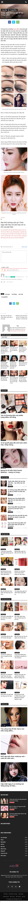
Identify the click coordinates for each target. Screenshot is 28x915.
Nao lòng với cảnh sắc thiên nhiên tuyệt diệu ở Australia (6, 317)
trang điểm (16, 29)
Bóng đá (3, 851)
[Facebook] (8, 886)
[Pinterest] (12, 886)
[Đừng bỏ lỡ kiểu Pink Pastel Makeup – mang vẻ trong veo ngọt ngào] (14, 458)
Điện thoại (3, 848)
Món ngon (3, 855)
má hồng (14, 294)
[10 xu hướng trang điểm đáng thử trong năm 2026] (5, 373)
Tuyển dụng (20, 894)
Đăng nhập (24, 246)
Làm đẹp (4, 10)
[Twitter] (19, 886)
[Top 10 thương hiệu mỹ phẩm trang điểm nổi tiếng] (14, 403)
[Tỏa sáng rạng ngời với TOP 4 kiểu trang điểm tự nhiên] (21, 581)
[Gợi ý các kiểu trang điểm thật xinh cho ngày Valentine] (23, 358)
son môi (21, 294)
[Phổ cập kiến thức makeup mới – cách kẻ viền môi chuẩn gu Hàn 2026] (14, 744)
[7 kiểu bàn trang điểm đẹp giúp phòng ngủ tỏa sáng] (7, 541)
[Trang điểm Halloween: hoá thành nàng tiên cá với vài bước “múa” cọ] (21, 645)
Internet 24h (4, 853)
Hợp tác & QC (6, 896)
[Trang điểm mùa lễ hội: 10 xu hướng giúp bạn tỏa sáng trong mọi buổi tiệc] (23, 373)
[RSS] (15, 886)
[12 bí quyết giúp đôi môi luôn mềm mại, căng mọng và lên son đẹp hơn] (14, 430)
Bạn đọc (3, 846)
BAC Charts (12, 896)
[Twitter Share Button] (13, 22)
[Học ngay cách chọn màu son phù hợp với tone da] (21, 606)
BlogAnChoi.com (5, 875)
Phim (2, 839)
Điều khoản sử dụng (13, 894)
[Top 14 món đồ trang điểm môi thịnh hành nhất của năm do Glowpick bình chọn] (4, 525)
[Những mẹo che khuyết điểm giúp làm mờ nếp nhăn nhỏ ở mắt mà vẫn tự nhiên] (4, 501)
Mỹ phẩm (21, 345)
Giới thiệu (6, 894)
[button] (26, 2)
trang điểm (4, 297)
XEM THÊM (4, 337)
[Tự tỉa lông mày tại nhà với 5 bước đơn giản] (7, 626)
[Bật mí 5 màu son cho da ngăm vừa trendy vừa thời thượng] (21, 626)
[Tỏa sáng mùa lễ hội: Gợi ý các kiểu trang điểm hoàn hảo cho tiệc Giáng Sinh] (14, 716)
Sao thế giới (4, 837)
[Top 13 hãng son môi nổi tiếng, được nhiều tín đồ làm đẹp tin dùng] (23, 343)
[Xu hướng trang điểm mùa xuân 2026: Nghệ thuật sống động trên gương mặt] (14, 358)
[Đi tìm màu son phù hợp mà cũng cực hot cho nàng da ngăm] (7, 684)
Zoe (18, 326)
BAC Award (18, 896)
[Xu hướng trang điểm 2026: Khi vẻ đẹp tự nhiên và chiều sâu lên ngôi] (4, 492)
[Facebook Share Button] (9, 22)
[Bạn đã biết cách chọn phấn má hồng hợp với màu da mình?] (7, 581)
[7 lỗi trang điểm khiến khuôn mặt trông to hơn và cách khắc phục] (4, 815)
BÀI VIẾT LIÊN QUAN (6, 335)
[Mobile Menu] (2, 2)
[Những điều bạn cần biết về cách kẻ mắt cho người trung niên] (4, 518)
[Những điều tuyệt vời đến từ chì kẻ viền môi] (21, 541)
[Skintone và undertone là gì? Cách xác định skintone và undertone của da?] (7, 665)
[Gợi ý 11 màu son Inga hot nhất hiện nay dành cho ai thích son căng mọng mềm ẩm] (4, 808)
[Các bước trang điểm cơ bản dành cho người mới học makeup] (7, 606)
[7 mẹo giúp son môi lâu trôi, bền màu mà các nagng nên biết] (14, 343)
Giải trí (2, 844)
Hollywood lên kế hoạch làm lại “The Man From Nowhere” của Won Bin (21, 317)
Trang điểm (13, 10)
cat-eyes (7, 294)
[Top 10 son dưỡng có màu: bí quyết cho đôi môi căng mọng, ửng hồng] (7, 645)
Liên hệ (23, 896)
